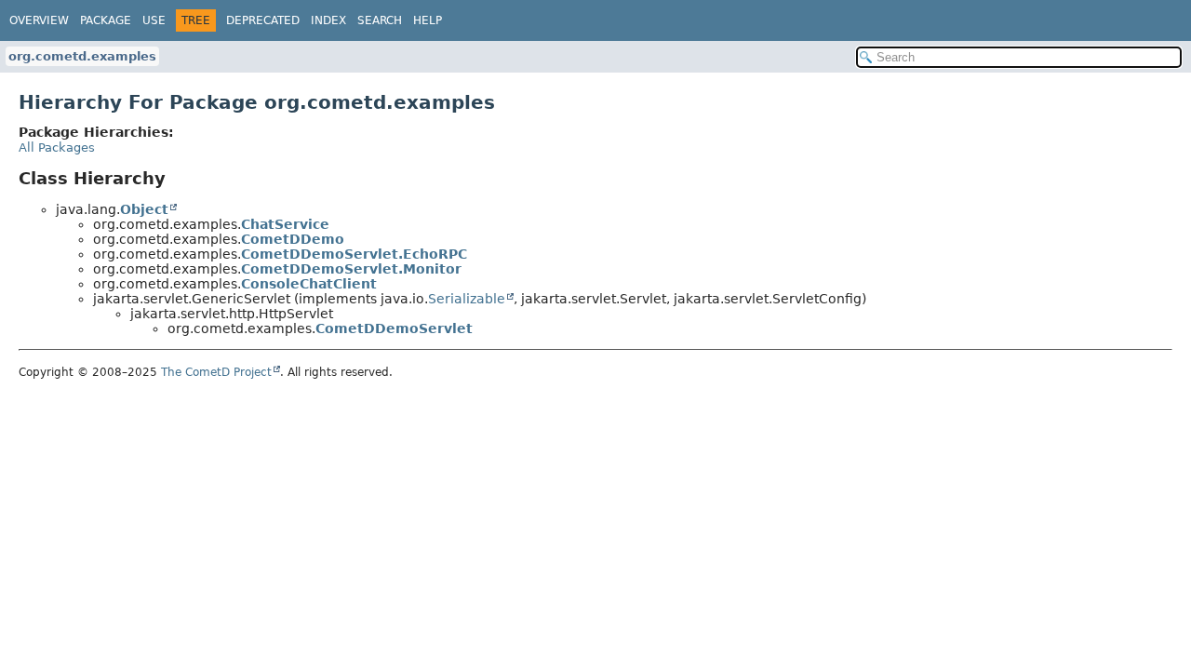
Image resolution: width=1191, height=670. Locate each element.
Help (427, 20)
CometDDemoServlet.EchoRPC (354, 254)
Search (379, 20)
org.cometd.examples (82, 56)
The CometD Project (216, 372)
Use (154, 20)
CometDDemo (292, 239)
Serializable (466, 298)
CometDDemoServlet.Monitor (351, 268)
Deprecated (263, 20)
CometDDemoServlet (394, 328)
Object (144, 209)
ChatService (285, 224)
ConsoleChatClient (309, 283)
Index (328, 20)
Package (105, 20)
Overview (39, 20)
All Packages (57, 147)
